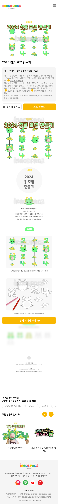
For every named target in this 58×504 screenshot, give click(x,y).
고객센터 (50, 473)
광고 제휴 (31, 476)
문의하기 (19, 473)
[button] (44, 414)
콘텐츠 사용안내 (16, 80)
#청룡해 (45, 406)
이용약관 (27, 473)
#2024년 (32, 406)
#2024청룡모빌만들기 (13, 406)
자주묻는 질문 (9, 473)
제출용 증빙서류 (41, 476)
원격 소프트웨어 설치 (18, 476)
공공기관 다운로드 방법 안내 (18, 90)
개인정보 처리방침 (39, 473)
